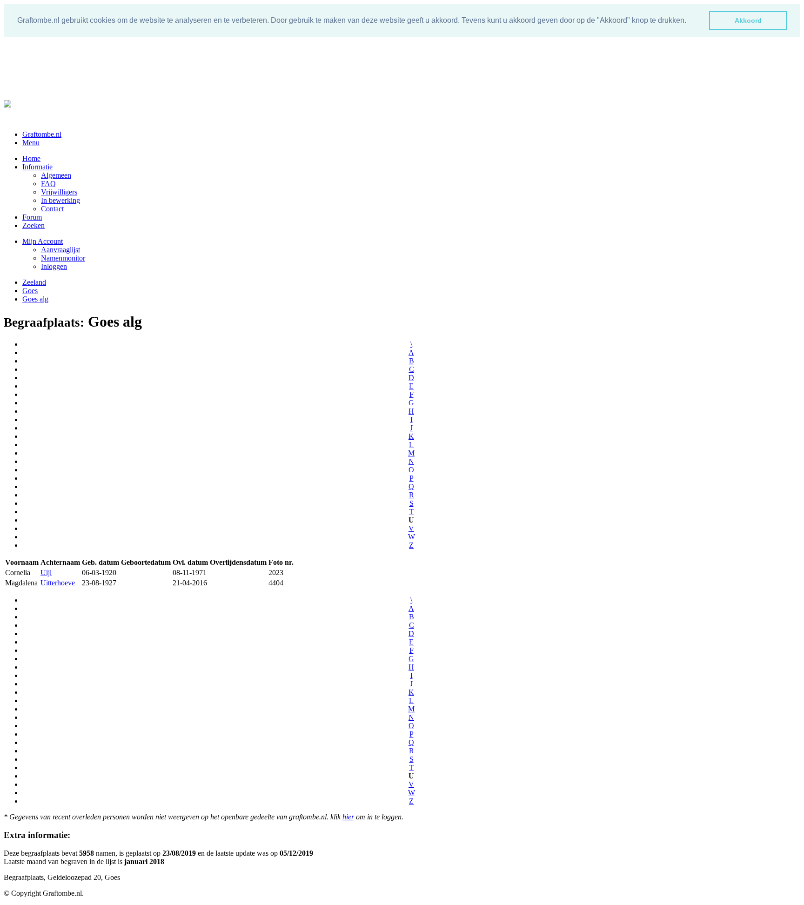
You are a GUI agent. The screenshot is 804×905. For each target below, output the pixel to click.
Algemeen (56, 175)
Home (31, 158)
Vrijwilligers (59, 192)
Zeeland (34, 282)
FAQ (48, 184)
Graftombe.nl (41, 134)
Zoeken (33, 225)
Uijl (46, 573)
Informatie (37, 167)
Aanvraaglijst (60, 250)
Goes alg (35, 299)
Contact (52, 209)
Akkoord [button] (748, 20)
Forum (32, 217)
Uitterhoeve (57, 583)
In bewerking (60, 200)
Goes (30, 291)
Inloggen (54, 266)
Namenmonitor (63, 258)
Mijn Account (42, 241)
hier (348, 817)
